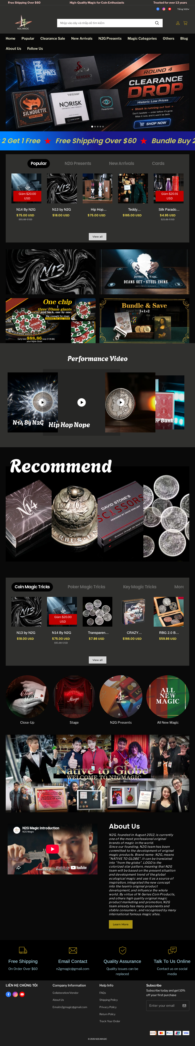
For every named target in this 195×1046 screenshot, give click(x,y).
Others (168, 38)
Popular (28, 38)
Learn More (121, 924)
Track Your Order (109, 1021)
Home (10, 38)
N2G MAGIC (101, 1039)
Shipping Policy (108, 999)
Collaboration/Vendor (65, 992)
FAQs (102, 992)
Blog (184, 38)
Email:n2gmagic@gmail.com (70, 1007)
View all (98, 236)
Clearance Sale (52, 38)
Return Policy (107, 1014)
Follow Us (35, 49)
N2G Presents (109, 38)
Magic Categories (142, 38)
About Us (13, 49)
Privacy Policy (108, 1007)
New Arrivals (81, 38)
